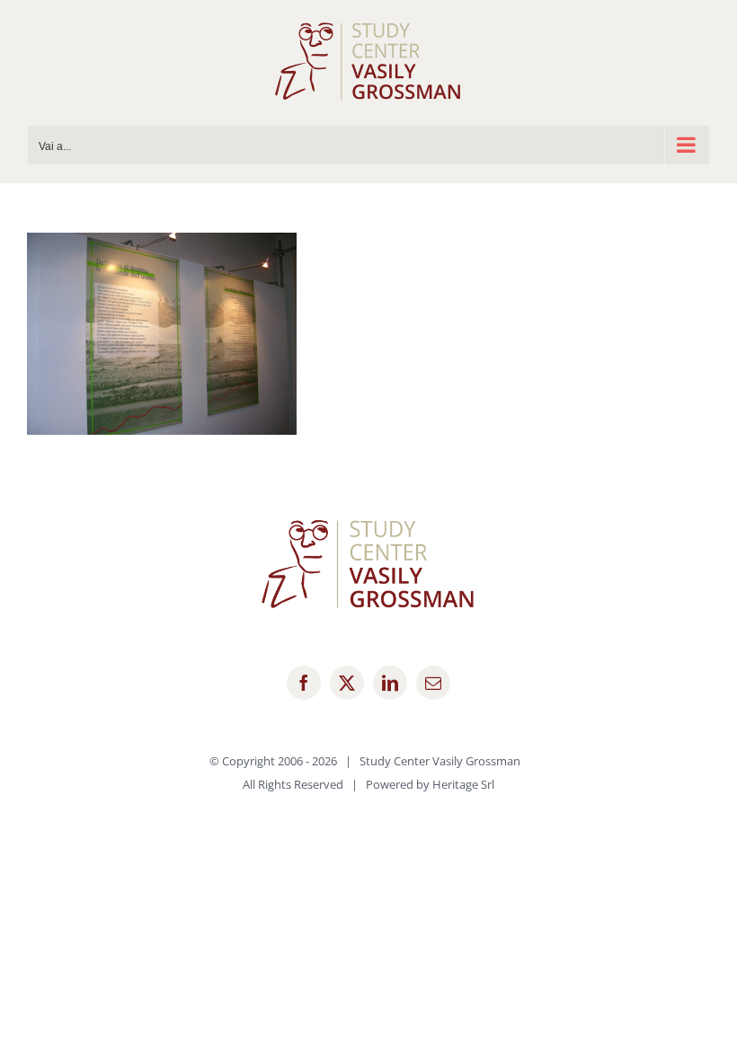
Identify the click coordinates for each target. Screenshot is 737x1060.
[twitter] (347, 683)
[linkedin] (390, 683)
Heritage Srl (463, 784)
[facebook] (304, 683)
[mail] (433, 683)
